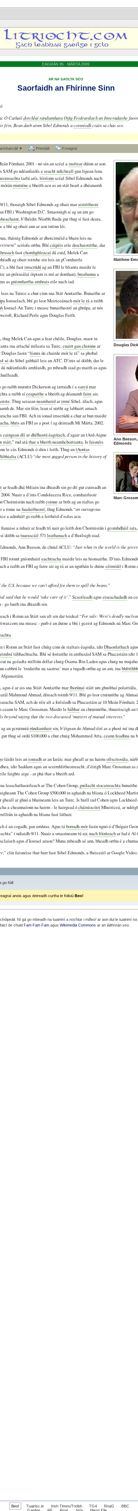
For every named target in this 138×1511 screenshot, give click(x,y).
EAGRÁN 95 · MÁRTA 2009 (66, 64)
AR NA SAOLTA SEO (65, 79)
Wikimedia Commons (78, 925)
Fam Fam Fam (36, 925)
